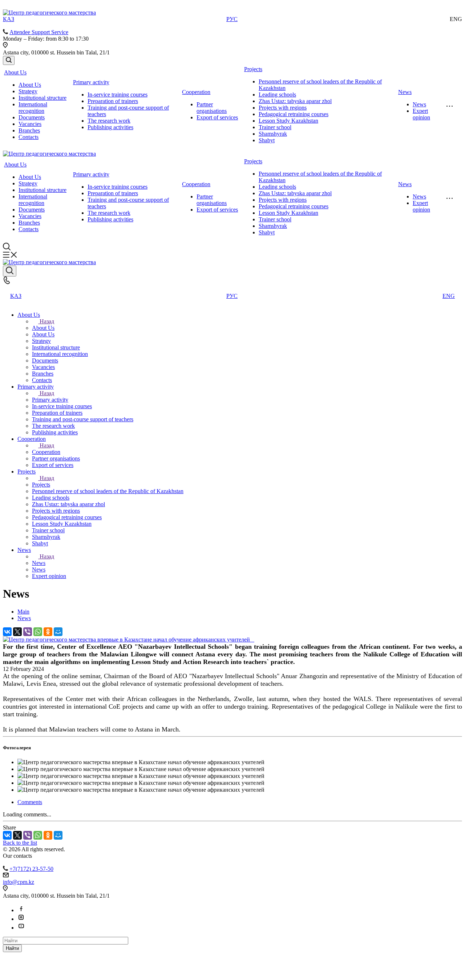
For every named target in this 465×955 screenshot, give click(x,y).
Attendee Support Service (38, 32)
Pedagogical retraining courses (293, 114)
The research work (109, 121)
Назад (47, 321)
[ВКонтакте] (7, 631)
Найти (12, 948)
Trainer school (275, 127)
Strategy (28, 91)
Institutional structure (42, 98)
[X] (17, 631)
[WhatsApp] (37, 631)
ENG (448, 296)
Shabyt (267, 140)
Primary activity (91, 82)
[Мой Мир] (58, 631)
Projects (253, 69)
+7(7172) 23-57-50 (31, 869)
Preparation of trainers (113, 101)
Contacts (29, 137)
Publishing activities (110, 127)
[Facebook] (21, 910)
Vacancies (30, 124)
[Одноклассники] (48, 631)
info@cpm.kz (18, 882)
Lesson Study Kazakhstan (288, 121)
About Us (15, 72)
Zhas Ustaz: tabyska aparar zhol (295, 101)
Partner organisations (212, 107)
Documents (32, 117)
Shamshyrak (273, 134)
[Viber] (27, 631)
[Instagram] (21, 919)
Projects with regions (283, 107)
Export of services (217, 117)
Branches (29, 130)
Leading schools (277, 94)
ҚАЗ (8, 19)
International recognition (33, 107)
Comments (29, 802)
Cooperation (196, 92)
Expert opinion (421, 114)
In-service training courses (117, 94)
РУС (232, 19)
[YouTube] (21, 928)
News (405, 92)
